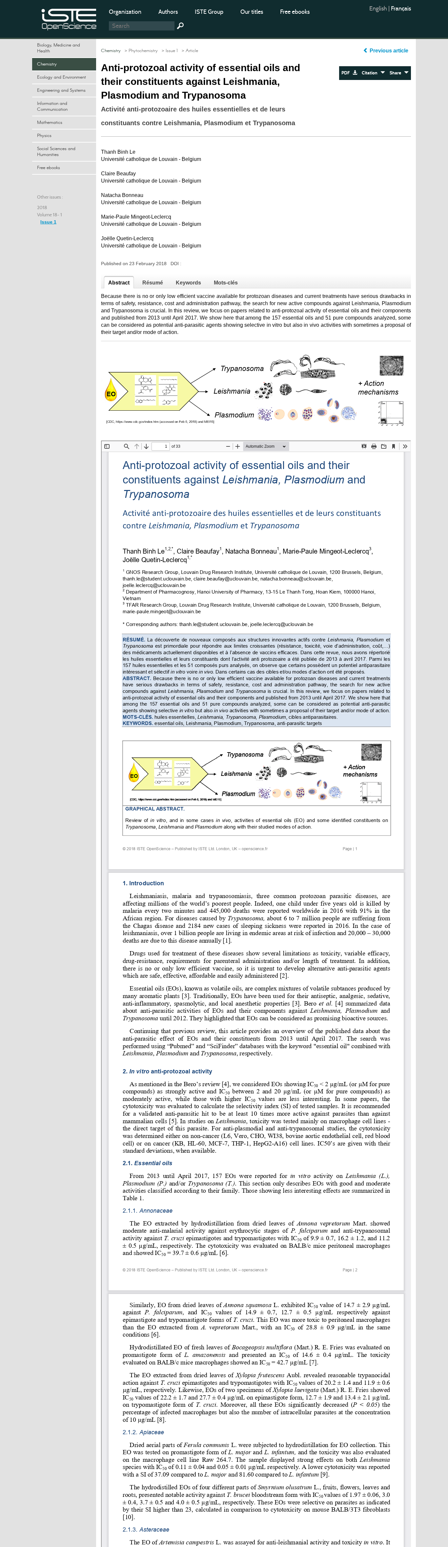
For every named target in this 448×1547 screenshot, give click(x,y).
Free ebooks (295, 11)
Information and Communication (52, 106)
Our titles (251, 11)
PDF (347, 73)
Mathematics (49, 122)
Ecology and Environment (61, 77)
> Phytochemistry (140, 51)
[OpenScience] (69, 18)
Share (397, 73)
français (401, 8)
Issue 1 (48, 222)
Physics (44, 135)
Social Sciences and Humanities (56, 152)
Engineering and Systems (61, 90)
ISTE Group (209, 11)
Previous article (389, 50)
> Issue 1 (168, 51)
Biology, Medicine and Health (58, 48)
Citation (371, 73)
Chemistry (47, 64)
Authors (168, 11)
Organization (125, 11)
